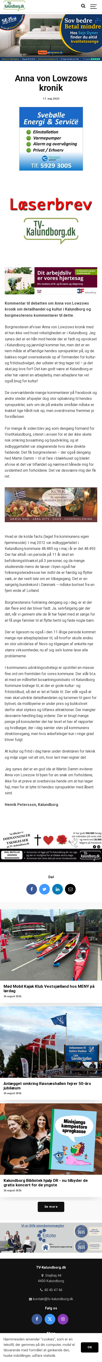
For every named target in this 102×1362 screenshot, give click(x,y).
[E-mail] (70, 889)
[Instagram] (63, 1319)
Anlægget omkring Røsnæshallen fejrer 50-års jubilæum (47, 1085)
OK (90, 1347)
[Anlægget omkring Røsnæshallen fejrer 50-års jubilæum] (51, 1042)
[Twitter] (44, 889)
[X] (50, 1319)
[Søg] (83, 6)
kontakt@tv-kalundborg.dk (52, 1299)
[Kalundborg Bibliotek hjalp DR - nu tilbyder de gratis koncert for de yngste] (51, 1139)
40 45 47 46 (52, 1290)
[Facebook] (31, 889)
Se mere (51, 1206)
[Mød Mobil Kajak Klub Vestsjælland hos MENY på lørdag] (51, 945)
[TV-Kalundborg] (14, 6)
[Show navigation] (93, 6)
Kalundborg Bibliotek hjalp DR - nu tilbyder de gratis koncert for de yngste (46, 1182)
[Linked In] (57, 889)
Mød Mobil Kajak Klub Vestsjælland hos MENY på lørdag (49, 988)
